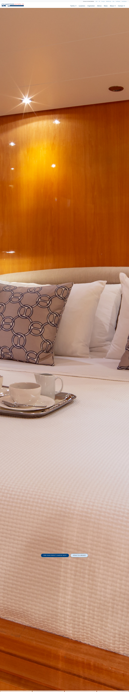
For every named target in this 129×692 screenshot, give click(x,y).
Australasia (124, 1)
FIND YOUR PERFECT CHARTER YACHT (55, 555)
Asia (113, 1)
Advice (99, 6)
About (112, 6)
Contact (120, 6)
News (106, 6)
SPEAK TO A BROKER (79, 555)
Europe (103, 1)
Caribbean (118, 1)
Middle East (108, 1)
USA (96, 1)
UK (99, 1)
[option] (64, 346)
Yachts (72, 6)
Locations (82, 6)
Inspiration (91, 6)
